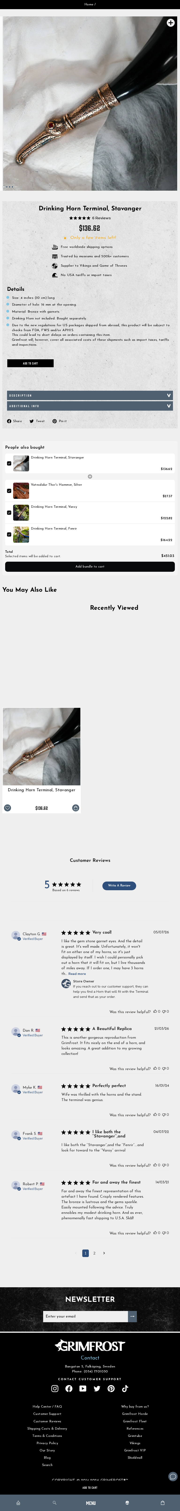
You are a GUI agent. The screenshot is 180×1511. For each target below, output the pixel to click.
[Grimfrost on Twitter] (97, 1388)
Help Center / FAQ (47, 1407)
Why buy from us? (135, 1407)
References (135, 1429)
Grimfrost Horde (135, 1414)
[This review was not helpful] (163, 1011)
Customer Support (47, 1414)
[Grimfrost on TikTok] (125, 1388)
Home (88, 4)
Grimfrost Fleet (135, 1421)
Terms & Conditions (47, 1436)
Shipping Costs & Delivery (47, 1429)
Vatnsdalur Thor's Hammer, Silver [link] (56, 485)
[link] (21, 463)
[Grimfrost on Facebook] (68, 1388)
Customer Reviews (47, 1421)
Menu (91, 1502)
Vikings (135, 1443)
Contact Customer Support (90, 1379)
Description (20, 395)
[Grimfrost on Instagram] (54, 1388)
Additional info (24, 406)
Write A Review (119, 885)
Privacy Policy (47, 1443)
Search (47, 1465)
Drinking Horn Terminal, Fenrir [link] (54, 528)
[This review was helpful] (155, 1011)
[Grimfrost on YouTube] (82, 1388)
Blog (47, 1458)
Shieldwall (135, 1458)
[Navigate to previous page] (76, 1254)
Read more (77, 974)
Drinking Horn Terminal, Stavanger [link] (57, 457)
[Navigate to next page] (104, 1254)
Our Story (47, 1450)
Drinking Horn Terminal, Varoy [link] (54, 507)
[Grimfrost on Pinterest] (111, 1388)
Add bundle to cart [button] (90, 566)
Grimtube (135, 1436)
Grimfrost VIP (135, 1450)
